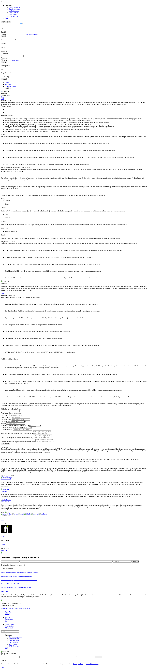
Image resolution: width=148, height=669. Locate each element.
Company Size (5, 421)
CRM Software (14, 11)
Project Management (15, 7)
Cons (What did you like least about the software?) (17, 437)
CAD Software (14, 16)
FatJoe (2, 536)
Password (4, 34)
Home (7, 82)
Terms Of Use (15, 60)
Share (2, 97)
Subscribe (136, 561)
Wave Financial (6, 479)
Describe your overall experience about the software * (18, 442)
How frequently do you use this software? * (15, 427)
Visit (2, 99)
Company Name (6, 419)
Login (24, 24)
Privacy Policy (9, 628)
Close (2, 667)
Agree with (11, 60)
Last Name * (5, 415)
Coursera (3, 544)
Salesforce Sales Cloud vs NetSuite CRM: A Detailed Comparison (16, 576)
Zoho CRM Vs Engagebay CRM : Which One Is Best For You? (16, 587)
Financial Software (11, 86)
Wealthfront (4, 491)
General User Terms (92, 664)
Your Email (4, 77)
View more (4, 550)
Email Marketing (14, 9)
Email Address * (6, 417)
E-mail (3, 32)
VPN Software (13, 14)
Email (3, 56)
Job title (3, 423)
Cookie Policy (9, 624)
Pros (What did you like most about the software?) (17, 433)
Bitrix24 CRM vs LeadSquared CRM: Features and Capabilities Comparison (19, 572)
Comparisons (9, 619)
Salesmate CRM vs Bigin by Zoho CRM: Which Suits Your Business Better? (19, 580)
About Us (8, 612)
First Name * (5, 413)
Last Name (4, 54)
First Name (4, 51)
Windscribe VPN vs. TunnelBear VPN (10, 583)
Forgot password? (32, 34)
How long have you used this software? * (14, 425)
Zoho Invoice (5, 502)
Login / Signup (6, 21)
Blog (6, 18)
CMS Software (13, 13)
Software (8, 84)
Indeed (2, 519)
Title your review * (7, 429)
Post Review (5, 443)
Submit (4, 79)
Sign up (5, 43)
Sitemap (7, 614)
